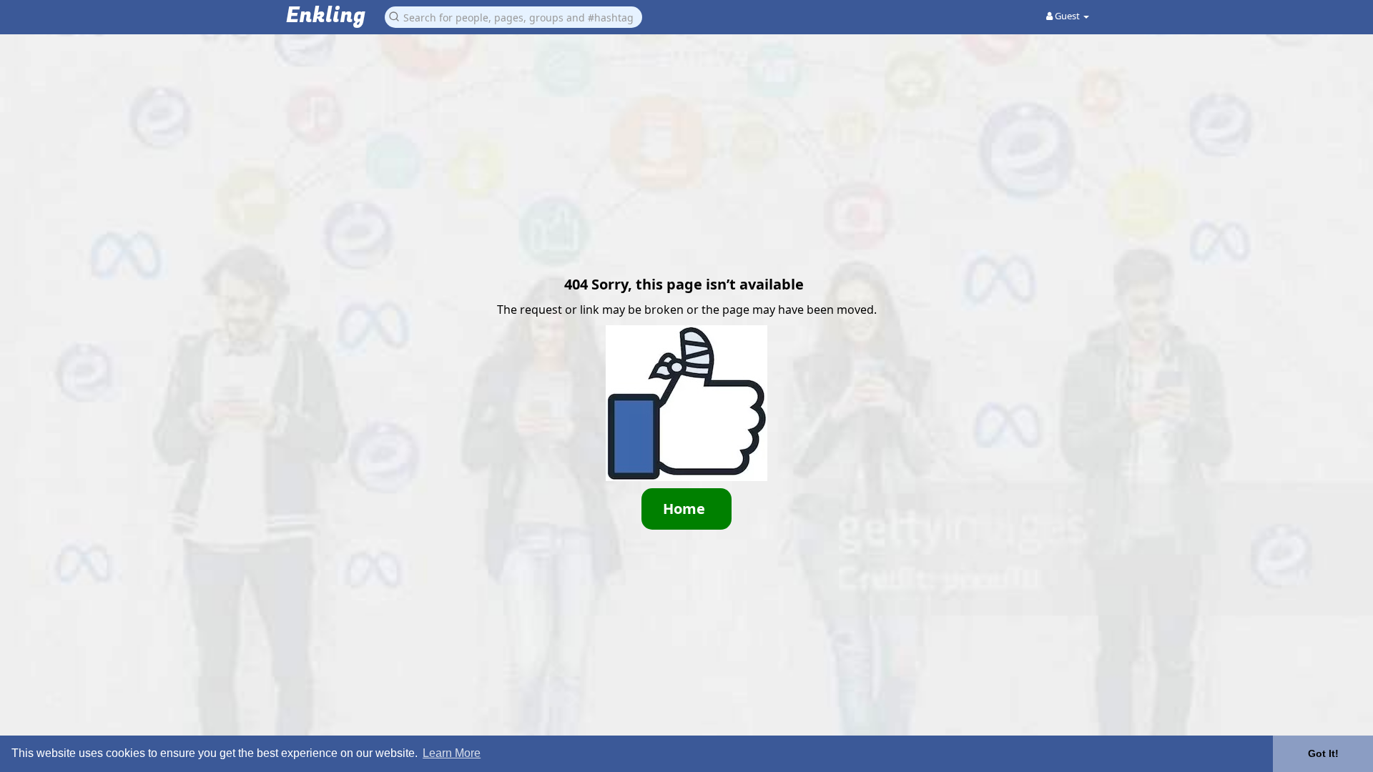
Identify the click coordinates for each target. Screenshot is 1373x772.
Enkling (325, 16)
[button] (513, 16)
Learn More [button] (452, 753)
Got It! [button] (1323, 753)
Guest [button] (1067, 15)
